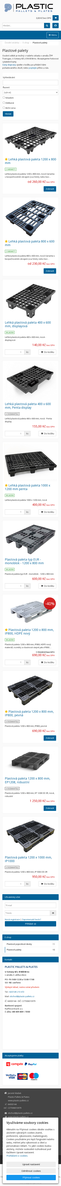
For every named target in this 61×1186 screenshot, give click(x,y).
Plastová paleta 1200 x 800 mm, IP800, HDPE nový (29, 631)
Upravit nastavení (31, 1164)
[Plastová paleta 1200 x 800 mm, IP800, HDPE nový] (30, 610)
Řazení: (6, 87)
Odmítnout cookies (31, 1170)
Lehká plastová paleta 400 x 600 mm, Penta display (28, 406)
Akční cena (10, 108)
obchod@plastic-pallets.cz (22, 996)
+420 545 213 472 (16, 991)
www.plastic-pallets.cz (18, 1116)
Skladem (9, 97)
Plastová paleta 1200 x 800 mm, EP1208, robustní (27, 780)
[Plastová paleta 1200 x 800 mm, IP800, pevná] (30, 690)
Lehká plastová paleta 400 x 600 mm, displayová (28, 324)
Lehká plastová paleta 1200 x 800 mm (30, 161)
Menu (54, 35)
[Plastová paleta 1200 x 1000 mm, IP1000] (30, 836)
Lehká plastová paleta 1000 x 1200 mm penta (27, 487)
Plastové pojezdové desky (31, 944)
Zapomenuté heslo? (31, 919)
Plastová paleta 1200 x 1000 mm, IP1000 (28, 859)
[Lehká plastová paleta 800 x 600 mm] (30, 218)
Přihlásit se (30, 923)
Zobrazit (50, 188)
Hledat (8, 113)
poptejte (33, 67)
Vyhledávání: (9, 77)
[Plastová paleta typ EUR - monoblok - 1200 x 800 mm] (30, 538)
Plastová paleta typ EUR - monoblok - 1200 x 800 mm (24, 561)
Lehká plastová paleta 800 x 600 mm (29, 243)
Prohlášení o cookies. (17, 1155)
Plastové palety (31, 949)
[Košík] (56, 18)
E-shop (26, 42)
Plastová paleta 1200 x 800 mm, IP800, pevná (29, 713)
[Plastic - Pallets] (30, 8)
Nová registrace (12, 919)
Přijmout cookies (31, 1177)
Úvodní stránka (12, 42)
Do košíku (48, 352)
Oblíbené (9, 102)
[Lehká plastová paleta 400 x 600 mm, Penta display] (30, 381)
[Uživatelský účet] (55, 25)
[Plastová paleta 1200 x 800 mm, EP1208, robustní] (30, 761)
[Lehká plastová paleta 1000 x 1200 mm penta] (30, 462)
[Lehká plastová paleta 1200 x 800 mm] (30, 140)
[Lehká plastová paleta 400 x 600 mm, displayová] (30, 299)
